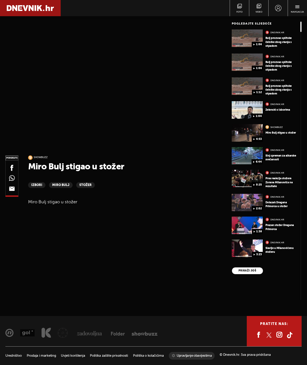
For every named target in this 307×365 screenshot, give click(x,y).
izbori (36, 185)
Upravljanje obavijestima (194, 355)
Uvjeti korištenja (73, 355)
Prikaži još (247, 270)
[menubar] (278, 8)
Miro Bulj (60, 185)
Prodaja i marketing (41, 355)
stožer (85, 185)
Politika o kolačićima (148, 355)
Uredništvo (13, 355)
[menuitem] (278, 8)
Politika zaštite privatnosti (109, 355)
